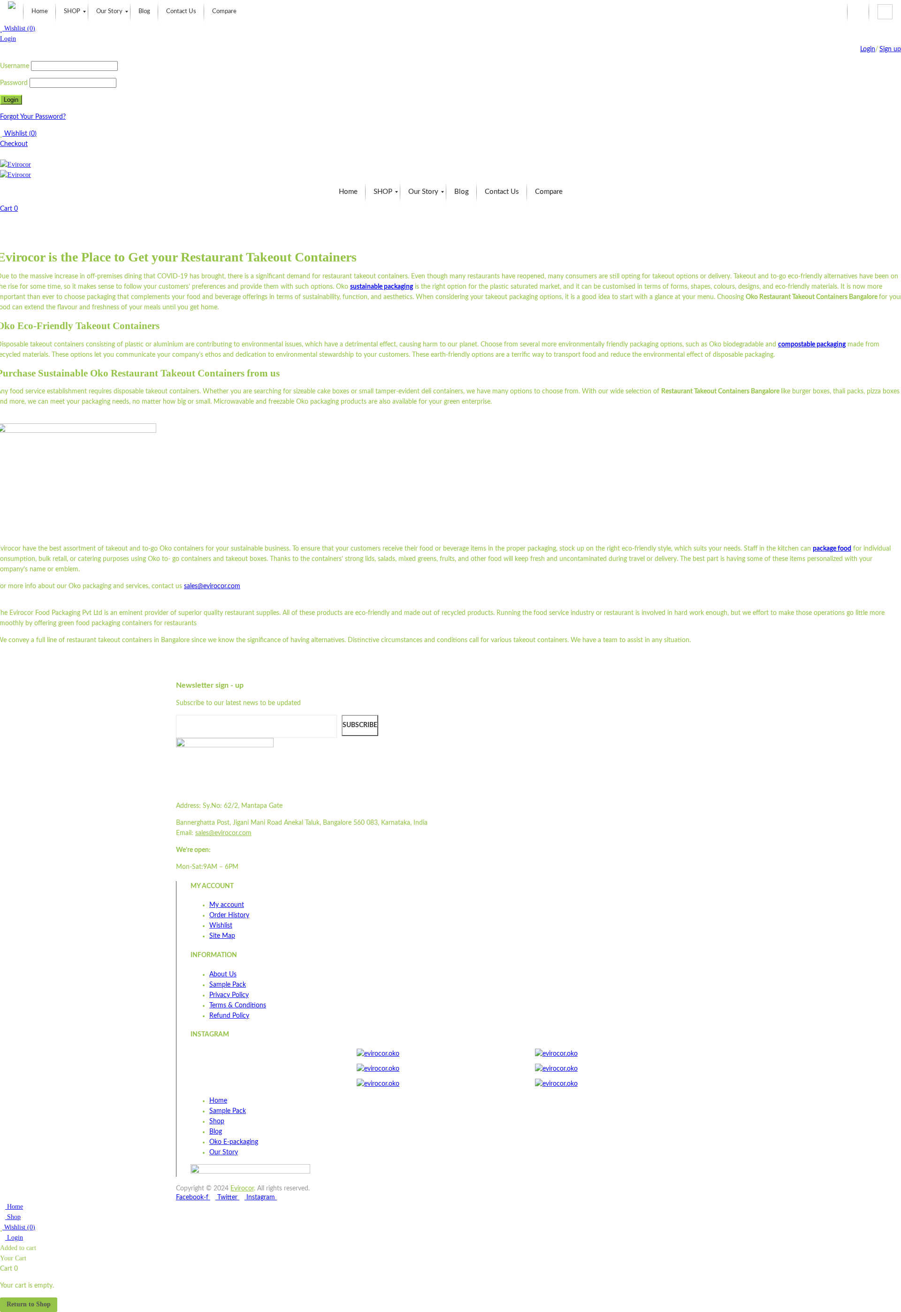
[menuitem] (39, 11)
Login (8, 38)
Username (14, 66)
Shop (13, 1216)
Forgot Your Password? (33, 117)
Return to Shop (29, 1304)
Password (14, 83)
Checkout (14, 144)
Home (14, 1206)
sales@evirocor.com (212, 586)
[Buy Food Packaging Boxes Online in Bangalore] (11, 11)
